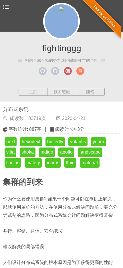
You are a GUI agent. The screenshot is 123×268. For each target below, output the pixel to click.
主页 (33, 91)
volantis (78, 141)
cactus (12, 162)
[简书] (80, 71)
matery (33, 162)
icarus (53, 162)
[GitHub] (43, 71)
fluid (70, 162)
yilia (10, 152)
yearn (98, 141)
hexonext (31, 141)
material (90, 162)
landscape (90, 152)
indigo (47, 152)
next (10, 141)
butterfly (55, 141)
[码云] (68, 71)
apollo (66, 152)
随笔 (90, 91)
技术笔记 (62, 91)
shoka (27, 152)
